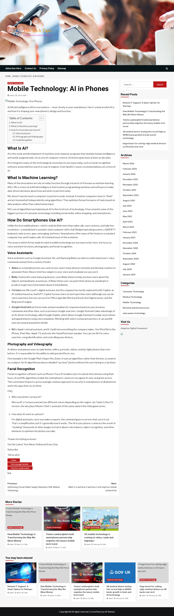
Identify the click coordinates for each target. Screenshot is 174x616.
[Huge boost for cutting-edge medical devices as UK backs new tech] (153, 572)
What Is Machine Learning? (24, 126)
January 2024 (129, 274)
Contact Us (30, 68)
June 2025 (128, 211)
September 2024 (131, 258)
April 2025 (128, 221)
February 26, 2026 (122, 598)
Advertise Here (13, 68)
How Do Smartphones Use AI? (25, 130)
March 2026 (128, 163)
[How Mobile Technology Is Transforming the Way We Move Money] (23, 519)
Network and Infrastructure (136, 308)
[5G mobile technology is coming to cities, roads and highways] (100, 519)
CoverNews (95, 611)
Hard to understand (20, 468)
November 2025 (130, 184)
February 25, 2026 (155, 595)
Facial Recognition (24, 140)
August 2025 (129, 200)
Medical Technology (132, 297)
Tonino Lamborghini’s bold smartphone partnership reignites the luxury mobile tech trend (144, 123)
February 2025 (130, 232)
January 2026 (129, 174)
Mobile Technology (15, 83)
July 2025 (127, 206)
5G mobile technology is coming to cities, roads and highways (98, 537)
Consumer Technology (133, 291)
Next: (92, 487)
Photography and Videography (29, 136)
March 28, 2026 (22, 593)
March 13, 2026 (60, 547)
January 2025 (129, 237)
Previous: (33, 487)
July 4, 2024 (22, 95)
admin (12, 95)
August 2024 (129, 264)
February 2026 (130, 168)
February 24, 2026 (100, 544)
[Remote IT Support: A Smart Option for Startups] (20, 572)
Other (13, 460)
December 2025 (130, 179)
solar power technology (134, 313)
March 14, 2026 (22, 544)
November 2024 (130, 248)
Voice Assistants (23, 133)
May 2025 (127, 216)
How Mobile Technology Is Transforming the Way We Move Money (21, 537)
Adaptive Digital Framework (134, 328)
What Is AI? (16, 122)
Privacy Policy (47, 68)
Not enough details (20, 464)
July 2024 (127, 269)
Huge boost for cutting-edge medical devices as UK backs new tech (144, 145)
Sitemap (62, 68)
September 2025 (131, 195)
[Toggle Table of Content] (40, 118)
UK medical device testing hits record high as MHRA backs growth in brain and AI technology (144, 134)
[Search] (167, 68)
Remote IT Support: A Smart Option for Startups (141, 104)
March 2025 (128, 227)
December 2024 (130, 243)
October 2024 (129, 253)
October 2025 (129, 190)
